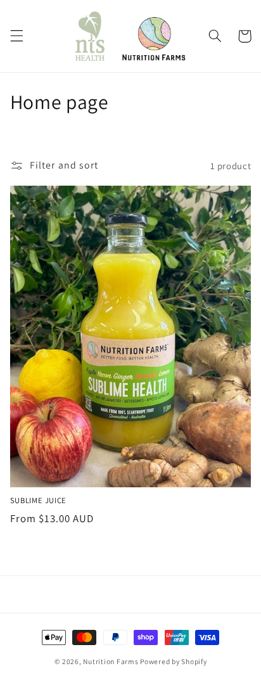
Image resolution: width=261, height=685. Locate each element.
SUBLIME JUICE (38, 501)
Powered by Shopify (173, 661)
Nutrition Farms (110, 661)
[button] (16, 36)
